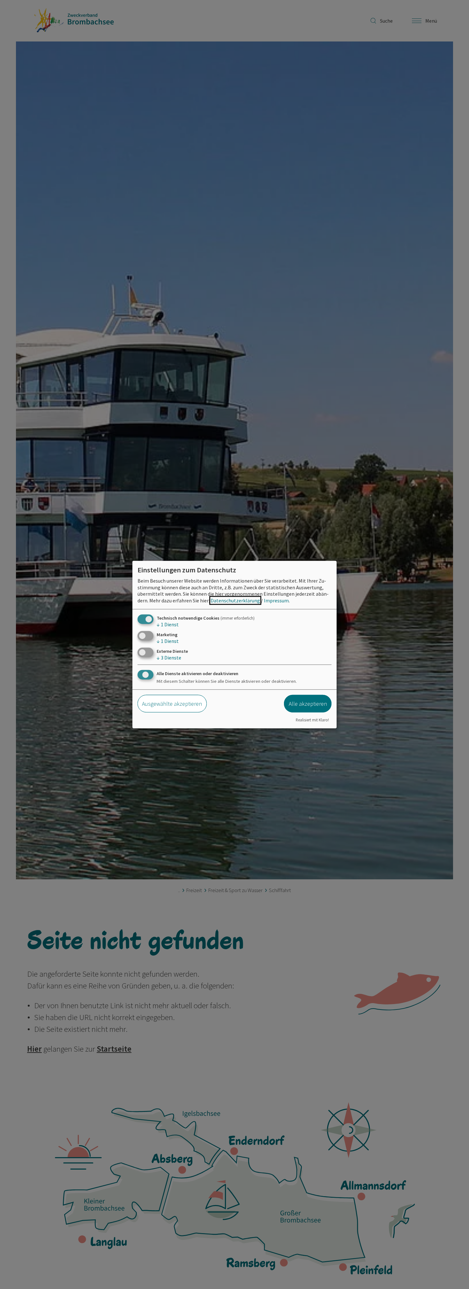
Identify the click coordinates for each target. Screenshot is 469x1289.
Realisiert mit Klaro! (312, 719)
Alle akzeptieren (308, 703)
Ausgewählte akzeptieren (172, 703)
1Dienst (168, 624)
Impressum (276, 600)
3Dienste (169, 657)
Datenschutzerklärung (235, 600)
